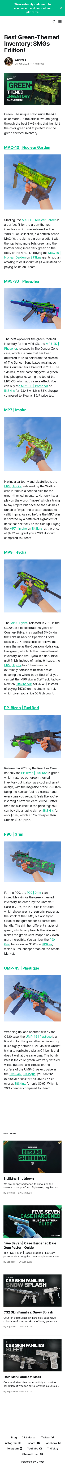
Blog (14, 1437)
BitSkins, (20, 1083)
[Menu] (60, 21)
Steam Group (30, 1454)
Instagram (11, 1443)
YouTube (32, 1448)
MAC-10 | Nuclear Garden (27, 147)
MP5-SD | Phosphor (22, 281)
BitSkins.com (24, 684)
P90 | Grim (13, 834)
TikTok (51, 1448)
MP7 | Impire (15, 410)
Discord (31, 1443)
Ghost (40, 1461)
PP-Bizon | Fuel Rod (21, 707)
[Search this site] (54, 21)
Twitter (45, 1437)
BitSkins (36, 257)
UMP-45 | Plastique (21, 968)
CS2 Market (29, 1437)
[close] (61, 8)
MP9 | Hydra (15, 552)
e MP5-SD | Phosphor (33, 386)
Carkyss (20, 59)
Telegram (12, 1448)
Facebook (51, 1443)
